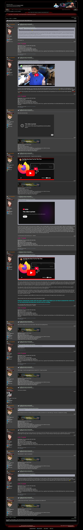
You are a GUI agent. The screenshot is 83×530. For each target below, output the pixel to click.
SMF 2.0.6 (22, 525)
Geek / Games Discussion (23, 14)
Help (33, 12)
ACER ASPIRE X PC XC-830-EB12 (31, 106)
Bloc (73, 526)
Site (47, 12)
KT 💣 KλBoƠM (11, 24)
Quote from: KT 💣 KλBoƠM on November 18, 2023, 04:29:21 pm (27, 28)
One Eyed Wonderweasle (10, 388)
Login (42, 12)
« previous (72, 17)
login (9, 4)
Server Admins (11, 14)
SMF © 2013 (26, 525)
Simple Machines (30, 525)
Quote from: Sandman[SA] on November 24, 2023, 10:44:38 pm (26, 344)
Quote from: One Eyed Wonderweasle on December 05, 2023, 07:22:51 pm (28, 408)
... (12, 18)
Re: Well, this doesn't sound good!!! (26, 24)
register (12, 4)
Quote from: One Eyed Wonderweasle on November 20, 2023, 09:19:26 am (28, 60)
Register (45, 12)
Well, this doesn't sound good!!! (31, 14)
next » (75, 17)
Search (36, 12)
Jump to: (7, 520)
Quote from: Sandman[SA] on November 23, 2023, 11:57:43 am (26, 254)
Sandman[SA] (11, 110)
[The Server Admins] (7, 339)
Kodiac (29, 9)
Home (31, 12)
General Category (15, 14)
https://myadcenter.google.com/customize (43, 304)
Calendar (39, 12)
